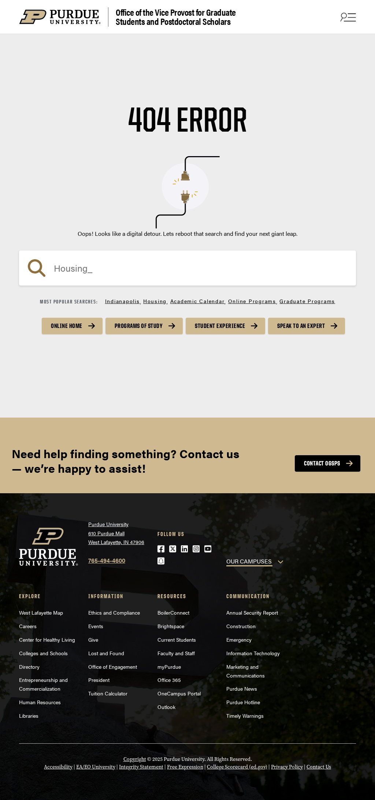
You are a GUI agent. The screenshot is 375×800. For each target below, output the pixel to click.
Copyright (134, 759)
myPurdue (169, 666)
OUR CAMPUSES (249, 561)
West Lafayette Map (41, 612)
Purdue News (241, 688)
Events (95, 626)
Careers (28, 626)
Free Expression (185, 766)
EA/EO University (95, 766)
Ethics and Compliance (114, 612)
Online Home (66, 325)
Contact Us (319, 766)
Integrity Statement (141, 766)
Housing (155, 301)
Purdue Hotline (243, 702)
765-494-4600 (106, 560)
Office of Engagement (112, 666)
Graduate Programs (307, 301)
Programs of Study (139, 325)
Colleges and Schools (43, 653)
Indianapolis (122, 301)
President (98, 679)
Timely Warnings (245, 715)
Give (93, 639)
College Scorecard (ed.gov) (237, 766)
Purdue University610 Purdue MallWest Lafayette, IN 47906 (116, 533)
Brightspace (170, 626)
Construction (241, 626)
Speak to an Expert (301, 325)
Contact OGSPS (322, 463)
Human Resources (40, 702)
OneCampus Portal (179, 693)
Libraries (28, 715)
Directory (29, 666)
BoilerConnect (173, 612)
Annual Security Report (252, 612)
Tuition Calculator (107, 693)
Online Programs (252, 301)
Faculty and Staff (176, 653)
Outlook (166, 706)
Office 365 (169, 679)
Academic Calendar (197, 301)
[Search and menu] (347, 17)
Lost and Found (106, 653)
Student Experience (220, 325)
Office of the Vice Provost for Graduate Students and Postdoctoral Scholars (176, 17)
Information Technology (253, 653)
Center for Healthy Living (47, 639)
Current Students (176, 639)
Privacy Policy (287, 766)
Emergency (239, 639)
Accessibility (58, 766)
